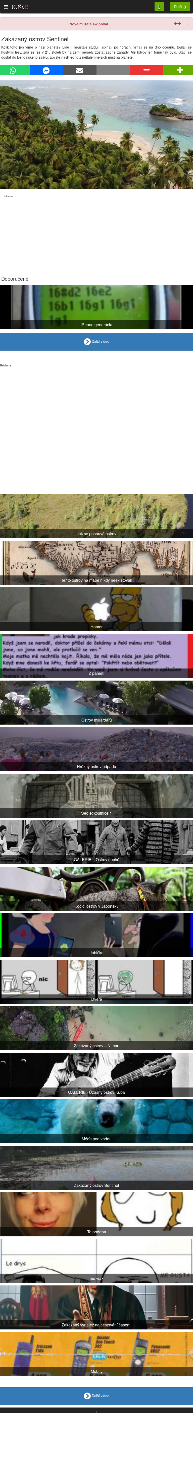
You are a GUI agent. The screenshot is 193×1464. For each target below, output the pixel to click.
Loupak (20, 6)
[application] (96, 134)
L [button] (159, 6)
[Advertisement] (96, 233)
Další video (100, 341)
